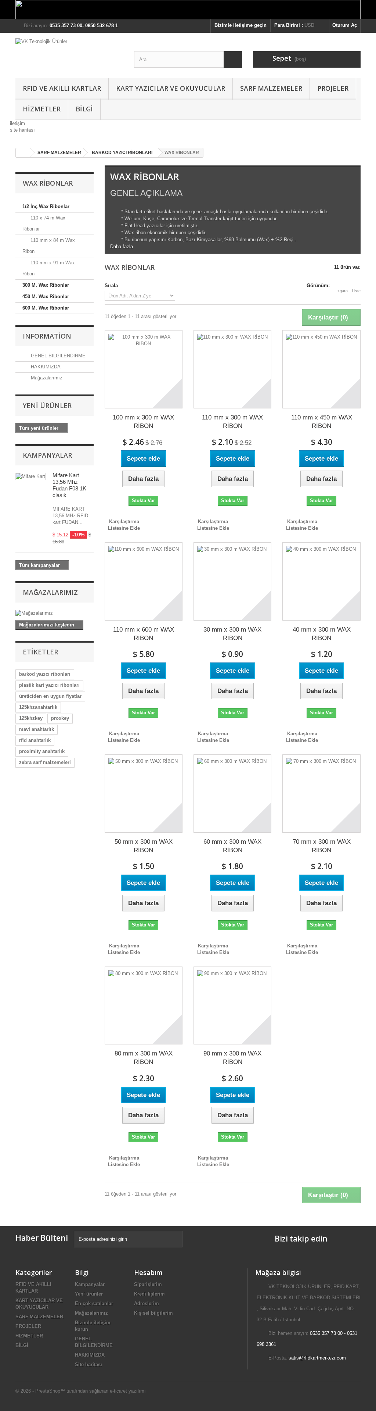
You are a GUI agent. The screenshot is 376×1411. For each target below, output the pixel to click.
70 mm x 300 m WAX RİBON (322, 846)
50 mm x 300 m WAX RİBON (144, 846)
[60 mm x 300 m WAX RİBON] (232, 793)
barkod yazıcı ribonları (44, 674)
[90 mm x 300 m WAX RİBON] (232, 1005)
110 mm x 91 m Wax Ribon (48, 268)
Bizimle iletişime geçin (240, 25)
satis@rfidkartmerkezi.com (317, 1358)
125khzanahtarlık (38, 707)
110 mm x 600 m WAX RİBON (143, 634)
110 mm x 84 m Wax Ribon (48, 245)
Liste (356, 291)
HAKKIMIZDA (45, 366)
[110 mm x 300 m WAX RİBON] (232, 369)
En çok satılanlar (94, 1303)
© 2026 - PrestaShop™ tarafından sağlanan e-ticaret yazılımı (80, 1391)
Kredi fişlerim (149, 1294)
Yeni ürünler (47, 405)
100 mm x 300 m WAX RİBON (143, 421)
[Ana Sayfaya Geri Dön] (23, 152)
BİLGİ (84, 108)
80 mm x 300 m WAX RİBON (144, 1057)
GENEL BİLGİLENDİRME (57, 355)
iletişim (17, 123)
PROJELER (332, 88)
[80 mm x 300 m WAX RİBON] (143, 1005)
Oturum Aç (344, 25)
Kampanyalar (47, 455)
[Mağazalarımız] (54, 613)
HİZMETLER (42, 108)
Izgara (342, 291)
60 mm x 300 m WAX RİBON (232, 846)
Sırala (111, 285)
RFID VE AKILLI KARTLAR (62, 88)
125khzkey (31, 718)
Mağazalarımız (45, 378)
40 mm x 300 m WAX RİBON (322, 634)
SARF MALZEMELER (271, 88)
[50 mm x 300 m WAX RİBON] (143, 793)
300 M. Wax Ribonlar (45, 285)
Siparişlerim (148, 1284)
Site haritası (88, 1364)
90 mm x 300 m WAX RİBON (232, 1057)
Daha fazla (121, 246)
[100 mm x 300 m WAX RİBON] (143, 369)
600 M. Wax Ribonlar (45, 308)
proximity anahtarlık (42, 751)
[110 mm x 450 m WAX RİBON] (321, 369)
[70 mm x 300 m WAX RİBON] (321, 793)
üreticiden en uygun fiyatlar (50, 696)
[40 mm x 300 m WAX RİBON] (321, 581)
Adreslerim (146, 1303)
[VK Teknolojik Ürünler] (69, 53)
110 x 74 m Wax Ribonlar (43, 223)
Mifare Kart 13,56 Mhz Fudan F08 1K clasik (69, 485)
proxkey (60, 718)
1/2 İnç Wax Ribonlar (45, 206)
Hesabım (148, 1272)
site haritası (22, 130)
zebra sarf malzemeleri (45, 762)
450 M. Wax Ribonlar (45, 296)
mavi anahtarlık (36, 729)
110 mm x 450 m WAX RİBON (321, 421)
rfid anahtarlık (35, 740)
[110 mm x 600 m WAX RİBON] (143, 581)
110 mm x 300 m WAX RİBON (232, 421)
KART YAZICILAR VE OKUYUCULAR (170, 88)
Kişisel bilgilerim (153, 1313)
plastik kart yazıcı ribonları (49, 685)
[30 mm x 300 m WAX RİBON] (232, 581)
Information (47, 336)
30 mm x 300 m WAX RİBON (232, 634)
